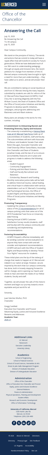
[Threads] (33, 422)
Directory (11, 441)
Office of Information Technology (23, 403)
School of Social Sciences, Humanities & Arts (23, 363)
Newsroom (23, 343)
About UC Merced (23, 436)
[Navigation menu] (44, 4)
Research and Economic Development (23, 400)
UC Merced (23, 340)
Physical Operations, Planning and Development (23, 395)
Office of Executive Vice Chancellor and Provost (23, 384)
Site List (34, 451)
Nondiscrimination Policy (20, 451)
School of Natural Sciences (23, 361)
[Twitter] (19, 422)
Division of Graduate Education (23, 369)
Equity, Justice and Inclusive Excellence (23, 387)
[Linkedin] (23, 423)
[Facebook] (14, 423)
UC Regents (18, 446)
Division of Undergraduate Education (23, 371)
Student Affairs (23, 397)
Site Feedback (35, 441)
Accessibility (29, 446)
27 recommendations (27, 208)
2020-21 (7, 320)
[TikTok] (28, 422)
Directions (36, 436)
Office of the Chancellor (14, 17)
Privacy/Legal (22, 441)
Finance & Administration (23, 392)
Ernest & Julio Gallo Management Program (23, 366)
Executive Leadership (23, 345)
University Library (23, 348)
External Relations (23, 389)
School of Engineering (23, 358)
